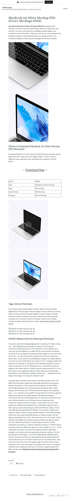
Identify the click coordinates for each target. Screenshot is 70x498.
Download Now (35, 170)
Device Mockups (40, 475)
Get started (48, 2)
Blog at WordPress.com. (35, 494)
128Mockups (7, 8)
